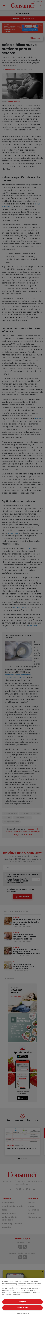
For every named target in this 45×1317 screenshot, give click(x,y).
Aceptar (22, 1302)
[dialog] (22, 1297)
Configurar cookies (23, 1313)
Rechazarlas (22, 1307)
